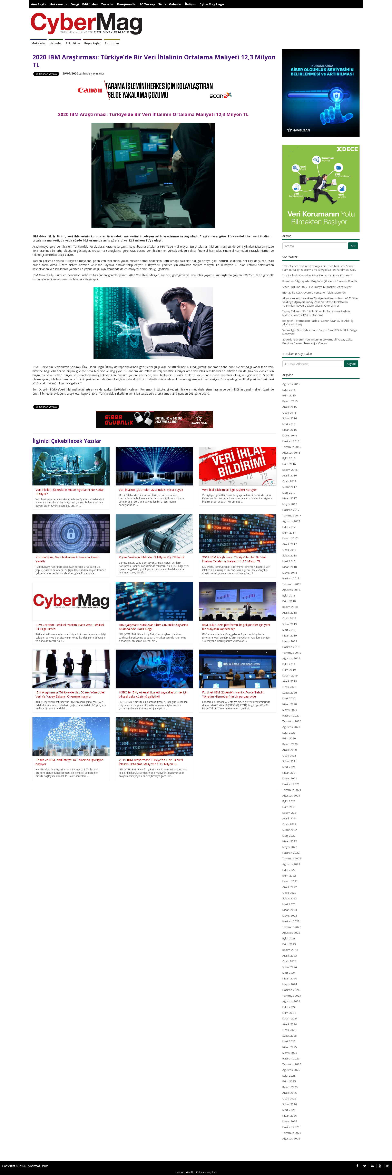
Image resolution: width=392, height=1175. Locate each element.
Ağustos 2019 (291, 658)
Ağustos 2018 (291, 590)
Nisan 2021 (289, 772)
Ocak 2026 (289, 1098)
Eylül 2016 (288, 458)
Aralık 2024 (289, 1024)
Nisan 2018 (289, 567)
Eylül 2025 (288, 1075)
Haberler (56, 43)
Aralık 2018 (289, 612)
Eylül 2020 (288, 732)
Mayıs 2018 (289, 572)
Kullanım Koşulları (206, 1172)
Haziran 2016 (291, 441)
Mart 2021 (288, 767)
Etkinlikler (73, 43)
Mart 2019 (288, 630)
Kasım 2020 (290, 744)
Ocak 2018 (289, 550)
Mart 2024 (288, 973)
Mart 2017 (288, 492)
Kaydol (351, 364)
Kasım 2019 (290, 675)
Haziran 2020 (291, 715)
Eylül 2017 (288, 527)
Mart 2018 (288, 561)
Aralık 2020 (289, 750)
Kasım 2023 (290, 950)
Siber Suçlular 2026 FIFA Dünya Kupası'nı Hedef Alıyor (316, 287)
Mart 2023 (288, 904)
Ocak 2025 (289, 1030)
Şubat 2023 (289, 898)
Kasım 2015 (290, 401)
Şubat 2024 (289, 967)
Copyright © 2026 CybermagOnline (25, 1166)
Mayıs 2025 (289, 1053)
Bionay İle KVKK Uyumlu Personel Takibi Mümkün (314, 292)
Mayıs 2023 (289, 915)
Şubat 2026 (289, 1104)
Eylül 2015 (288, 390)
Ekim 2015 (289, 395)
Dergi (75, 4)
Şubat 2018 (289, 555)
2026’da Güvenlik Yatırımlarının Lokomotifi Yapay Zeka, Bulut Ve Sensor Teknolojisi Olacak (317, 341)
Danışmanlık (126, 4)
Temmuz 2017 (291, 515)
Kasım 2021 (290, 812)
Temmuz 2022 (291, 858)
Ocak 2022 (289, 824)
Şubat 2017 (289, 487)
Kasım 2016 (290, 470)
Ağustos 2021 (291, 795)
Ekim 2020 (289, 738)
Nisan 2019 (289, 635)
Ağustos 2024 (291, 1001)
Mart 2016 (288, 424)
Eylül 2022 (288, 870)
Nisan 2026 (289, 1115)
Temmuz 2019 (291, 652)
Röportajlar (92, 43)
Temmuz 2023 (291, 927)
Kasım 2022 (290, 881)
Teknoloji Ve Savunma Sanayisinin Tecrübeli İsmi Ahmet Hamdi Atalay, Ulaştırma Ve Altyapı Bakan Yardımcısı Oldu (319, 267)
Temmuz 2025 (291, 1064)
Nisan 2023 (289, 910)
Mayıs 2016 (289, 435)
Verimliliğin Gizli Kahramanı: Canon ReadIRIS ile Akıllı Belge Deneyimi (319, 332)
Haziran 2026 (291, 1127)
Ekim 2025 (289, 1081)
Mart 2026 (288, 1110)
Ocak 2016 (289, 412)
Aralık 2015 (289, 407)
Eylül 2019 (288, 664)
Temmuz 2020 (291, 721)
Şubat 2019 (289, 624)
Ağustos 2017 (291, 521)
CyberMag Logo (211, 4)
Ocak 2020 (289, 687)
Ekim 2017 (289, 532)
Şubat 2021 (289, 761)
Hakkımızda (58, 4)
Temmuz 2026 (291, 1133)
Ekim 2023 (289, 944)
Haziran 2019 (291, 647)
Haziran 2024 (291, 990)
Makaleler (38, 43)
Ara (353, 246)
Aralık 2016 (289, 475)
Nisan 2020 (289, 704)
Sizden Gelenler (170, 4)
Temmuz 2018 (291, 584)
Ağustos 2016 (291, 452)
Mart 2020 (288, 698)
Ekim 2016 (289, 464)
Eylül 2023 (288, 938)
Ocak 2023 (289, 893)
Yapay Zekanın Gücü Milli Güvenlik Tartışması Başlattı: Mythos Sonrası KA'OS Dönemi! (316, 313)
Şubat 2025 (289, 1035)
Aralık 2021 (289, 818)
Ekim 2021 (289, 807)
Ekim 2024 (289, 1013)
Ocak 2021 (289, 755)
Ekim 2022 (289, 875)
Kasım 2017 (290, 538)
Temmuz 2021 (291, 790)
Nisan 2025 (289, 1047)
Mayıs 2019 (289, 641)
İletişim (190, 4)
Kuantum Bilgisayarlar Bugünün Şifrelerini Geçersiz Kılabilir (319, 281)
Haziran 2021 (291, 784)
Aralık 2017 (289, 544)
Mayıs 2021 (289, 778)
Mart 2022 (288, 835)
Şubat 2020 (289, 692)
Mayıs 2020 (289, 710)
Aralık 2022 (289, 887)
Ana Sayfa (38, 4)
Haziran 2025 (291, 1058)
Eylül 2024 (288, 1007)
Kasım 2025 (290, 1087)
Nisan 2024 (289, 978)
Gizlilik (190, 1172)
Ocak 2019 (289, 618)
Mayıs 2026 (289, 1121)
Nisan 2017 (289, 498)
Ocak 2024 (289, 961)
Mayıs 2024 (289, 984)
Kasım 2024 (290, 1018)
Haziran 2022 (291, 853)
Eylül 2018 (288, 595)
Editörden (90, 4)
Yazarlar (107, 4)
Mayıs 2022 (289, 847)
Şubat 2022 (289, 830)
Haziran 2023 (291, 921)
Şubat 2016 (289, 418)
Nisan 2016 (289, 430)
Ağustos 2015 (291, 384)
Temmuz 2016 (291, 447)
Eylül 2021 (288, 801)
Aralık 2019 (289, 681)
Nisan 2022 (289, 841)
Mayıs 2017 (289, 504)
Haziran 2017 (291, 510)
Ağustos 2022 (291, 864)
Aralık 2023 (289, 955)
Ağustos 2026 (291, 1138)
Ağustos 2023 (291, 933)
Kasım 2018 (290, 607)
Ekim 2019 (289, 670)
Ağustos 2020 (291, 727)
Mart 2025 (288, 1041)
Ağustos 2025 (291, 1070)
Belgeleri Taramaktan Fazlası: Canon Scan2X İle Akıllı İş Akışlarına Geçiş (317, 322)
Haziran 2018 (291, 578)
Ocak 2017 (289, 481)
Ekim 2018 (289, 601)
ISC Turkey (146, 4)
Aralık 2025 (289, 1093)
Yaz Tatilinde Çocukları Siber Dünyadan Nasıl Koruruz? (317, 275)
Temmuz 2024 (291, 995)
